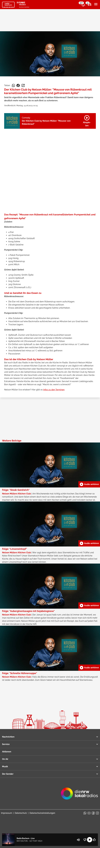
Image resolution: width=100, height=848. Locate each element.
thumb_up (94, 839)
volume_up (78, 840)
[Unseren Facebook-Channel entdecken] (93, 813)
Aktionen (6, 751)
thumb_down (84, 839)
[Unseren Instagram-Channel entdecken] (97, 813)
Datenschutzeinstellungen (42, 813)
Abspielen (87, 120)
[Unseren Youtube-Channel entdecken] (89, 813)
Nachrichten (8, 737)
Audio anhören (89, 484)
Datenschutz (21, 813)
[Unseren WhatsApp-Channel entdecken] (84, 813)
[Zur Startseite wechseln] (8, 4)
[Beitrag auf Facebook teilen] (18, 85)
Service (6, 744)
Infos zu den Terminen (53, 389)
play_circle (89, 840)
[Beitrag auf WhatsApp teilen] (13, 85)
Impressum (6, 813)
